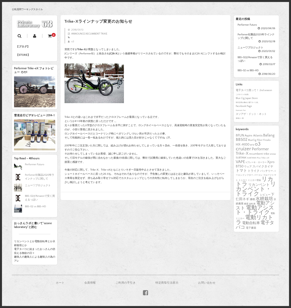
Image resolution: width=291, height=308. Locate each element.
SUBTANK (241, 157)
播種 (252, 199)
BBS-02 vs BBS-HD (248, 70)
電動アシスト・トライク (255, 210)
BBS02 (241, 139)
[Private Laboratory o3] (34, 26)
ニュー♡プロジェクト (250, 47)
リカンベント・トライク (256, 189)
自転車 (252, 204)
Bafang (269, 135)
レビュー (265, 194)
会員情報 (90, 282)
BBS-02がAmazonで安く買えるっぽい (255, 59)
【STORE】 (23, 55)
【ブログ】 (23, 46)
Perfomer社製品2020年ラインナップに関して (256, 36)
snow (273, 154)
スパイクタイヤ (262, 166)
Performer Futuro (247, 24)
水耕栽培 (264, 198)
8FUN (240, 135)
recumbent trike (259, 153)
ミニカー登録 (254, 180)
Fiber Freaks (264, 140)
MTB (252, 145)
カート (60, 282)
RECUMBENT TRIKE (96, 33)
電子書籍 (251, 227)
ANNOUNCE (78, 33)
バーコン (258, 175)
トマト (241, 171)
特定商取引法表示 (166, 282)
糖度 (246, 204)
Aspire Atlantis (253, 135)
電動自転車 (251, 223)
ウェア (248, 166)
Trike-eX (265, 158)
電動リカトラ (254, 220)
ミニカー (243, 180)
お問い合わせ (206, 282)
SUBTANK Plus (254, 158)
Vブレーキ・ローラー (256, 162)
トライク (254, 171)
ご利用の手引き (126, 282)
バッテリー (266, 171)
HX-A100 (242, 144)
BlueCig (252, 140)
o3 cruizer (248, 146)
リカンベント (259, 185)
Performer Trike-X (252, 151)
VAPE (240, 162)
